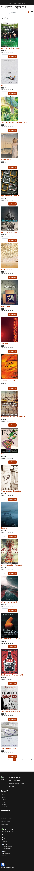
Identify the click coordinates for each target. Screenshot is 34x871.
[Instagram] (20, 1)
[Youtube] (18, 1)
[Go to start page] (2, 759)
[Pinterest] (15, 1)
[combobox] (17, 12)
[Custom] (23, 1)
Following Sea (6, 159)
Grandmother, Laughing (11, 491)
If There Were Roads (9, 602)
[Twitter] (13, 1)
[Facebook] (10, 1)
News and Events (5, 821)
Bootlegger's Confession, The (12, 675)
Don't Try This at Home (10, 48)
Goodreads (4, 806)
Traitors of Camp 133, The (11, 711)
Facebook (4, 795)
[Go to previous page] (5, 759)
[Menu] (32, 12)
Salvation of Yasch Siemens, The (14, 122)
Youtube (4, 804)
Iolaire (4, 528)
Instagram (4, 802)
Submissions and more (7, 815)
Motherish (5, 306)
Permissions (4, 824)
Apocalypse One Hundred (11, 565)
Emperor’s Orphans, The (11, 232)
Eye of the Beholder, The (10, 196)
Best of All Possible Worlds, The (13, 417)
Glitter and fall (7, 269)
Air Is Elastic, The (8, 380)
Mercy (3, 85)
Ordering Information (6, 818)
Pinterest (4, 799)
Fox (2, 454)
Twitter (4, 797)
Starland (4, 343)
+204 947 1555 (12, 3)
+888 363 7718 (21, 3)
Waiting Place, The (8, 748)
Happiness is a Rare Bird (11, 639)
